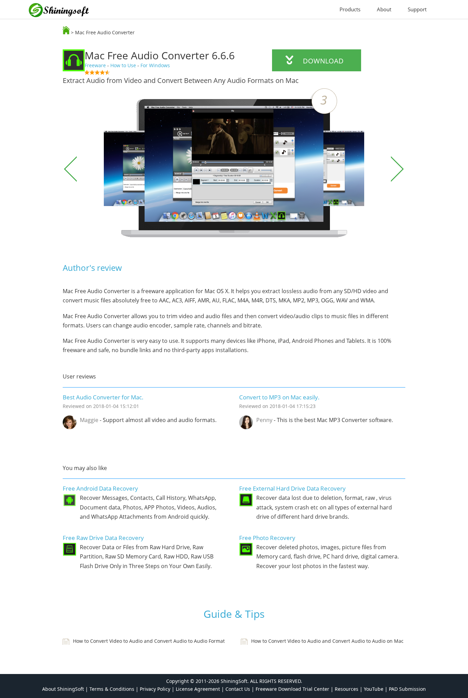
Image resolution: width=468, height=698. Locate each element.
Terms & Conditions (111, 689)
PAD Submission (407, 689)
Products (350, 9)
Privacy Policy (155, 689)
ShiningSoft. (235, 681)
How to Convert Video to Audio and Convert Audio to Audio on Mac (327, 641)
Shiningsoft (62, 11)
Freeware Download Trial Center (292, 689)
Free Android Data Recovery (100, 488)
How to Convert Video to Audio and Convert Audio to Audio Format (149, 641)
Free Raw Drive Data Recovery (103, 538)
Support (417, 9)
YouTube (373, 689)
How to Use (123, 65)
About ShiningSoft (63, 689)
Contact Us (237, 689)
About (384, 9)
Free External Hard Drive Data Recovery (292, 488)
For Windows (155, 65)
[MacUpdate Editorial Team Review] (160, 72)
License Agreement (198, 689)
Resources (346, 689)
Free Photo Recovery (267, 538)
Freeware (95, 65)
